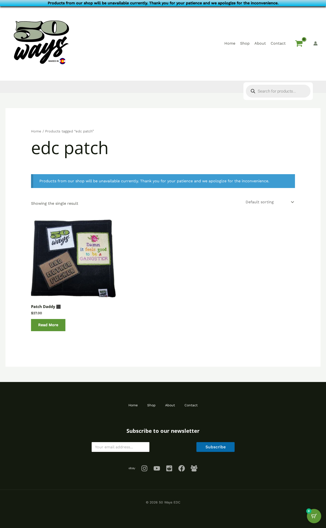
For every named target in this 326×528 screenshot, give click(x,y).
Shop (245, 43)
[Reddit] (169, 468)
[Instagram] (144, 468)
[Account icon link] (315, 43)
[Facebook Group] (194, 468)
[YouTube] (156, 468)
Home (229, 43)
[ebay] (132, 468)
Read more (48, 325)
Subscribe (215, 446)
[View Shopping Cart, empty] (299, 43)
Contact (278, 43)
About (260, 43)
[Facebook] (181, 468)
